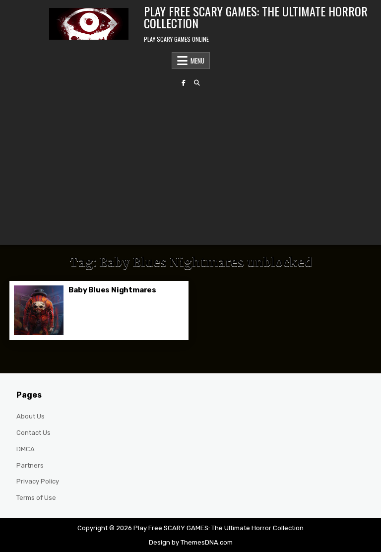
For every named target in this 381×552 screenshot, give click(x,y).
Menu (197, 61)
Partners (30, 465)
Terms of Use (36, 497)
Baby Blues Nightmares (112, 289)
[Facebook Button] (183, 82)
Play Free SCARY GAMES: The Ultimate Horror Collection (256, 17)
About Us (30, 416)
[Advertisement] (190, 165)
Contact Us (33, 432)
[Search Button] (196, 82)
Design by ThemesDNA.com (191, 542)
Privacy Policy (37, 481)
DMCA (25, 449)
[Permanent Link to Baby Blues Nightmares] (39, 310)
